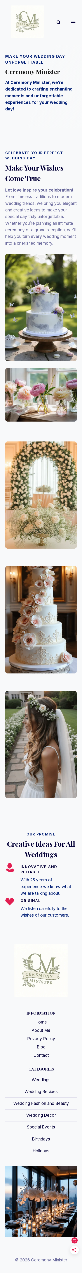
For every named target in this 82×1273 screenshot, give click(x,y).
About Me (41, 1030)
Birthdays (41, 1139)
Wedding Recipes (41, 1091)
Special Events (41, 1127)
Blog (41, 1047)
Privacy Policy (41, 1038)
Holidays (41, 1150)
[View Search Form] (58, 22)
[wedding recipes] (41, 619)
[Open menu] (75, 22)
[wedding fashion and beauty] (41, 744)
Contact (41, 1055)
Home (41, 1022)
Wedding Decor (41, 1115)
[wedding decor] (41, 495)
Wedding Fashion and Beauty (41, 1103)
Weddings (41, 1079)
